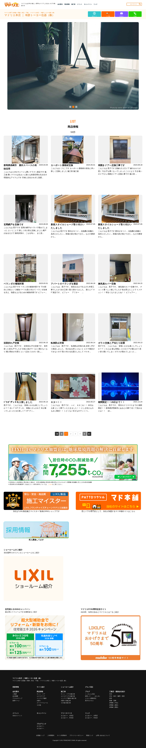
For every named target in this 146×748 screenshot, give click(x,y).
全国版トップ (40, 735)
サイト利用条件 (62, 735)
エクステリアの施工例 (68, 696)
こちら (50, 484)
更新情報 (16, 687)
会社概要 (15, 696)
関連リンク (89, 735)
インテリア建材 (41, 698)
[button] (70, 107)
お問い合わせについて (103, 735)
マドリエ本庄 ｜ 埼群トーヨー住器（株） (43, 12)
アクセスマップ (17, 698)
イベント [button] (79, 4)
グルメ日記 (89, 687)
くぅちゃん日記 (90, 694)
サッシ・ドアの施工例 (68, 694)
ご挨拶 (15, 694)
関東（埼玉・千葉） (24, 12)
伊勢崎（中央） (114, 703)
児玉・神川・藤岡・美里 (117, 696)
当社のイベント (17, 715)
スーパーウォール (42, 703)
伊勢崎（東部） (114, 705)
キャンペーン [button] (88, 4)
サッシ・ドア (41, 694)
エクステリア (41, 696)
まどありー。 (41, 726)
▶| (89, 434)
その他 (39, 705)
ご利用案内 (50, 735)
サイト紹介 (41, 687)
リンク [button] (95, 4)
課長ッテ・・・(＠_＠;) (92, 696)
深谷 (110, 698)
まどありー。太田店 (67, 715)
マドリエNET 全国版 (10, 12)
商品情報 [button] (67, 4)
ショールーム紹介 (67, 687)
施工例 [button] (73, 4)
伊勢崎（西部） (114, 707)
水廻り (39, 700)
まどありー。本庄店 (67, 718)
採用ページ (16, 700)
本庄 (110, 694)
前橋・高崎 (112, 700)
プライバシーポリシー (76, 735)
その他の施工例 (66, 703)
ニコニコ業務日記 (90, 698)
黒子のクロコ (89, 700)
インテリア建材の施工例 (68, 698)
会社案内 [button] (60, 4)
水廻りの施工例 (66, 700)
